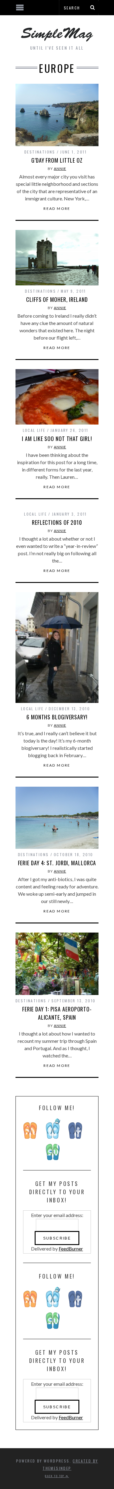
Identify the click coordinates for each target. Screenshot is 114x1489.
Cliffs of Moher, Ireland (57, 299)
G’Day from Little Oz (57, 160)
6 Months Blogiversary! (57, 717)
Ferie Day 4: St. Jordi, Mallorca (57, 863)
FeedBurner (71, 1248)
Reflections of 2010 (57, 522)
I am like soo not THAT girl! (57, 439)
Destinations (39, 151)
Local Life (34, 430)
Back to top (55, 1476)
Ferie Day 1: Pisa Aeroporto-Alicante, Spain (57, 1013)
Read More (57, 208)
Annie (60, 168)
